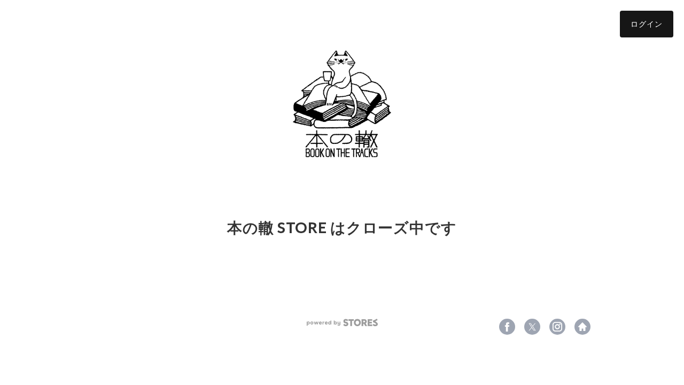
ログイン (647, 23)
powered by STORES (342, 323)
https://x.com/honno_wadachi (532, 327)
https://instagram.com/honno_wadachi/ (557, 327)
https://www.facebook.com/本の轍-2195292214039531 (507, 327)
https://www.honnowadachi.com (582, 327)
